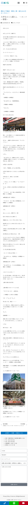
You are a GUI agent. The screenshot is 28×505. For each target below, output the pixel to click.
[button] (18, 3)
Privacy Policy (6, 496)
